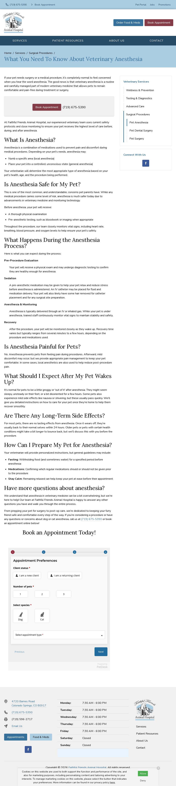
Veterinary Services (136, 82)
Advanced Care (135, 106)
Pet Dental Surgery (141, 130)
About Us (116, 41)
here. (112, 782)
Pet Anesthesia (138, 122)
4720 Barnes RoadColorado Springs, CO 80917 (29, 703)
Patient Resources (68, 41)
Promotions (164, 4)
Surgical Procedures (41, 53)
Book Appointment (158, 23)
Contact (156, 41)
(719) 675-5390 (74, 107)
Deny (143, 780)
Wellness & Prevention (140, 90)
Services (20, 41)
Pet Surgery (136, 139)
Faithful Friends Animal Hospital (87, 767)
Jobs (152, 4)
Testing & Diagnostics (139, 98)
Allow (143, 773)
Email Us (17, 726)
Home (8, 53)
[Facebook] (145, 163)
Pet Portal (140, 4)
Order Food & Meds (128, 23)
